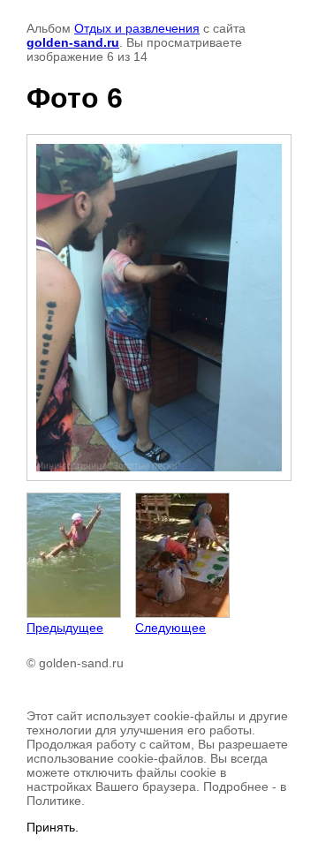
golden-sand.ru (72, 42)
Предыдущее (64, 628)
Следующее (170, 628)
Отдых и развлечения (137, 28)
